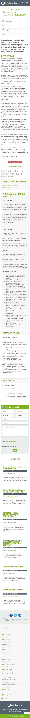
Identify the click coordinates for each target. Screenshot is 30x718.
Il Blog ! (5, 649)
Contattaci (6, 689)
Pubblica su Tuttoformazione (10, 679)
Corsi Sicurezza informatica (10, 470)
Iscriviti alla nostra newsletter (18, 619)
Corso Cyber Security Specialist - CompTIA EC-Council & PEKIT (14, 491)
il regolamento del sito (11, 441)
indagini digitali (6, 185)
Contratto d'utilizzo (8, 647)
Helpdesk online (7, 687)
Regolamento (6, 644)
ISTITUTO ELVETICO (19, 15)
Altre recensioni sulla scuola (11, 389)
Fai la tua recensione (21, 396)
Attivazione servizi (8, 682)
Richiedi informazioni (17, 716)
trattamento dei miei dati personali (16, 440)
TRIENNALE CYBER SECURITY (13, 590)
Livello (6, 34)
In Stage (5, 698)
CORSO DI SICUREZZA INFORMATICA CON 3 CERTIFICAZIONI (10, 515)
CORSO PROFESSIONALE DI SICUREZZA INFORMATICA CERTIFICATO (12, 543)
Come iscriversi (7, 677)
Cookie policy (6, 642)
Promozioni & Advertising (9, 664)
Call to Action (6, 659)
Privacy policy (6, 639)
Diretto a (7, 28)
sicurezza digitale (6, 187)
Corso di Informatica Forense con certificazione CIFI (14, 468)
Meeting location (7, 695)
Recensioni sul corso (9, 385)
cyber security (14, 185)
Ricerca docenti (7, 662)
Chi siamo (5, 632)
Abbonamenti (6, 657)
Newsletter (6, 637)
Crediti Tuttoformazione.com (10, 667)
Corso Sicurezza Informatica (13, 567)
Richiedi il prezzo (15, 166)
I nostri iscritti (6, 634)
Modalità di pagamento (9, 684)
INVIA (15, 450)
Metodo (7, 21)
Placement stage (7, 669)
